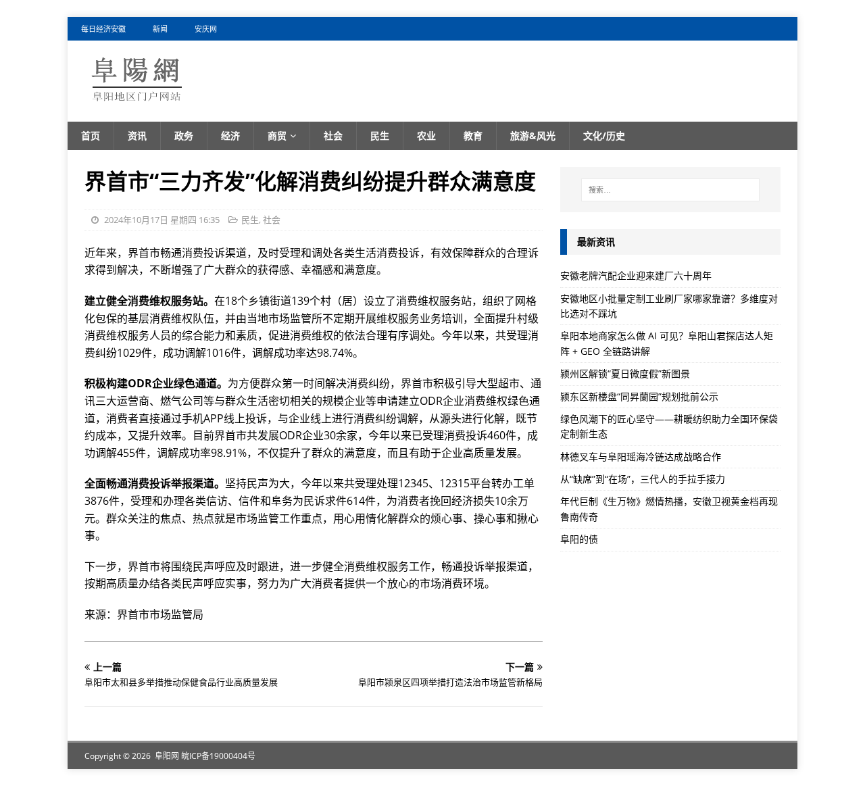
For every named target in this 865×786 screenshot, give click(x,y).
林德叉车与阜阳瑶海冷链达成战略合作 (640, 456)
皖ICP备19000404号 (218, 756)
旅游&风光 (532, 135)
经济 (230, 135)
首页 (90, 135)
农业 (426, 135)
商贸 (277, 135)
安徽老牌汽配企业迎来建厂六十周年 (636, 275)
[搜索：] (670, 189)
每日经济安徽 (103, 29)
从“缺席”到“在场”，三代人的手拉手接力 (642, 478)
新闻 (160, 29)
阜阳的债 (579, 539)
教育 (473, 135)
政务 (183, 135)
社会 (333, 135)
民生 (379, 135)
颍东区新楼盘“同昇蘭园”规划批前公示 (639, 396)
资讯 (137, 135)
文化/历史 (604, 135)
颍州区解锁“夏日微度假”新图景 (625, 373)
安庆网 (206, 29)
